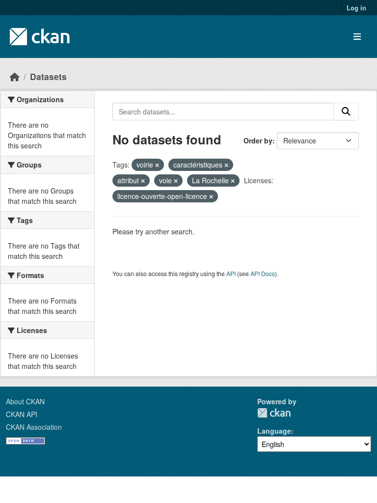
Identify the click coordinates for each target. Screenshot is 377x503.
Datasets (48, 76)
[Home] (15, 76)
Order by (257, 140)
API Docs (262, 273)
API (231, 273)
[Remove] (157, 165)
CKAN (274, 413)
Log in (356, 7)
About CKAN (25, 401)
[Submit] (346, 111)
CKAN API (21, 414)
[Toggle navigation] (357, 36)
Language (274, 431)
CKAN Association (34, 427)
